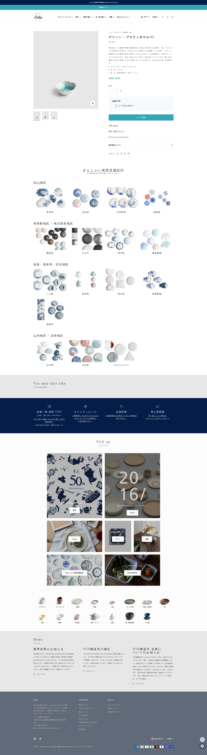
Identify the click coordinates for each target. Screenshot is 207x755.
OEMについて (112, 708)
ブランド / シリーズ (64, 17)
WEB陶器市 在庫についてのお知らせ (147, 650)
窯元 (77, 17)
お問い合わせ (114, 125)
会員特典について (114, 712)
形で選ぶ (125, 32)
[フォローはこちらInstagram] (34, 738)
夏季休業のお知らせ (48, 649)
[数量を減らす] (112, 90)
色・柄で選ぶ (100, 17)
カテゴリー (117, 32)
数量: (110, 86)
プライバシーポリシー (86, 726)
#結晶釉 (111, 78)
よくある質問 (83, 715)
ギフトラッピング (114, 705)
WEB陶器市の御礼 (97, 649)
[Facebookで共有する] (117, 153)
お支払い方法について (86, 708)
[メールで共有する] (128, 153)
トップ (111, 32)
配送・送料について (116, 131)
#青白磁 (117, 78)
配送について (83, 705)
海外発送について (103, 7)
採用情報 (82, 729)
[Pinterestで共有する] (125, 153)
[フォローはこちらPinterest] (40, 738)
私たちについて (122, 17)
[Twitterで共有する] (121, 153)
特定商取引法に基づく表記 (88, 722)
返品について (83, 712)
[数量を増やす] (121, 90)
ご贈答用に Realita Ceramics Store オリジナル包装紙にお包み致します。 (85, 418)
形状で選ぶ (87, 17)
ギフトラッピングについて (119, 137)
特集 (110, 17)
